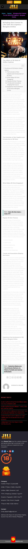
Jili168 (2, 487)
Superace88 (14, 483)
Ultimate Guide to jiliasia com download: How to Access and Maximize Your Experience (14, 412)
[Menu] (2, 7)
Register (17, 2)
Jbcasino (3, 497)
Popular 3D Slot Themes (14, 81)
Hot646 (3, 483)
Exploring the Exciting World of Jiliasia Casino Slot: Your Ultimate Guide (14, 402)
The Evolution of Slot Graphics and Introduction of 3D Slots (15, 73)
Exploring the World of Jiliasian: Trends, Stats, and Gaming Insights (14, 407)
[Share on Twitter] (12, 377)
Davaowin (12, 490)
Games (9, 13)
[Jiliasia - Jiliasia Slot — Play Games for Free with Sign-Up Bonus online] (14, 6)
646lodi (14, 493)
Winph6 (3, 500)
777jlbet (7, 487)
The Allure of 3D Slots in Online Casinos (13, 69)
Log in (9, 2)
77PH (2, 493)
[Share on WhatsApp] (7, 377)
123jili (11, 503)
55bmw (16, 503)
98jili (7, 490)
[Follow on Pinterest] (10, 451)
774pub (3, 503)
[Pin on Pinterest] (18, 377)
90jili (8, 503)
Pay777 (20, 497)
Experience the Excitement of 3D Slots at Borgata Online (15, 88)
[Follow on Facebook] (2, 451)
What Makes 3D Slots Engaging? (13, 78)
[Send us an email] (7, 451)
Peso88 (17, 500)
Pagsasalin (10, 497)
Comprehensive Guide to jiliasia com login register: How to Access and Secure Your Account (13, 417)
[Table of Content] (23, 66)
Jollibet (3, 490)
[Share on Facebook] (10, 377)
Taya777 (19, 493)
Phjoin (8, 483)
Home (3, 13)
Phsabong (8, 493)
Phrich (12, 500)
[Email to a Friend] (15, 377)
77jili (8, 500)
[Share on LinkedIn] (20, 377)
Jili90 (15, 497)
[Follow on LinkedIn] (13, 451)
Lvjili (17, 490)
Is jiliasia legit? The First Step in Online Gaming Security (12, 423)
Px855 (13, 487)
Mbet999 (18, 487)
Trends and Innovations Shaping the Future (14, 84)
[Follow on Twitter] (5, 451)
